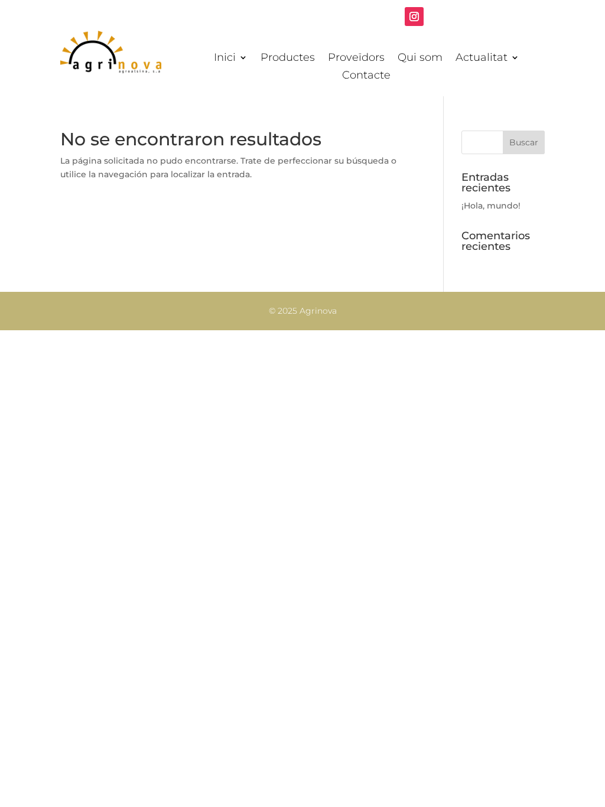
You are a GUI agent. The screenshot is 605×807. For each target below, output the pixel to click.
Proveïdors (356, 58)
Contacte (366, 76)
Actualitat (482, 58)
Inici (225, 58)
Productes (288, 58)
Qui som (420, 58)
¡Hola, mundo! (491, 205)
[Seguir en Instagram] (414, 16)
